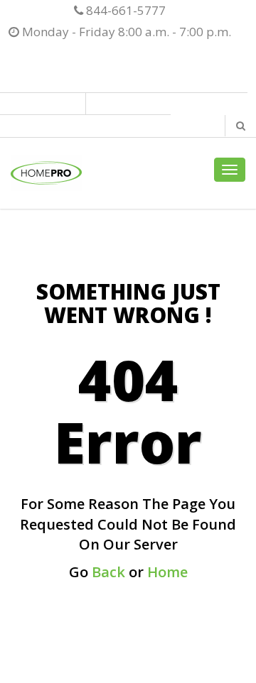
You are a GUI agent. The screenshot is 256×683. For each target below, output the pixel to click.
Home (167, 571)
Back (108, 571)
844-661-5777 (124, 10)
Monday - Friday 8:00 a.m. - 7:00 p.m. (125, 31)
